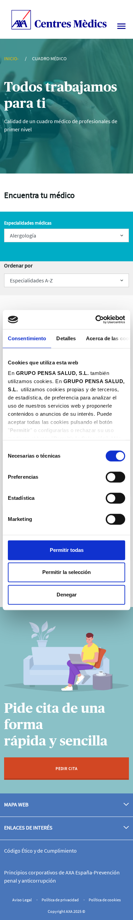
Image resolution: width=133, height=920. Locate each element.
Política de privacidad (60, 899)
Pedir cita (67, 768)
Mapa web (16, 804)
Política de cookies (105, 899)
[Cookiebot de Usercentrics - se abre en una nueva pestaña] (95, 319)
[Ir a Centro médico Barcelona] (59, 18)
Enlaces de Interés (28, 827)
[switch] (115, 477)
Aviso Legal (22, 899)
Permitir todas (67, 550)
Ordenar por (18, 265)
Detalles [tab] (66, 338)
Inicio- (11, 58)
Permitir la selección (66, 572)
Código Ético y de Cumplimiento (40, 850)
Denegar (67, 594)
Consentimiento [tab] (27, 338)
